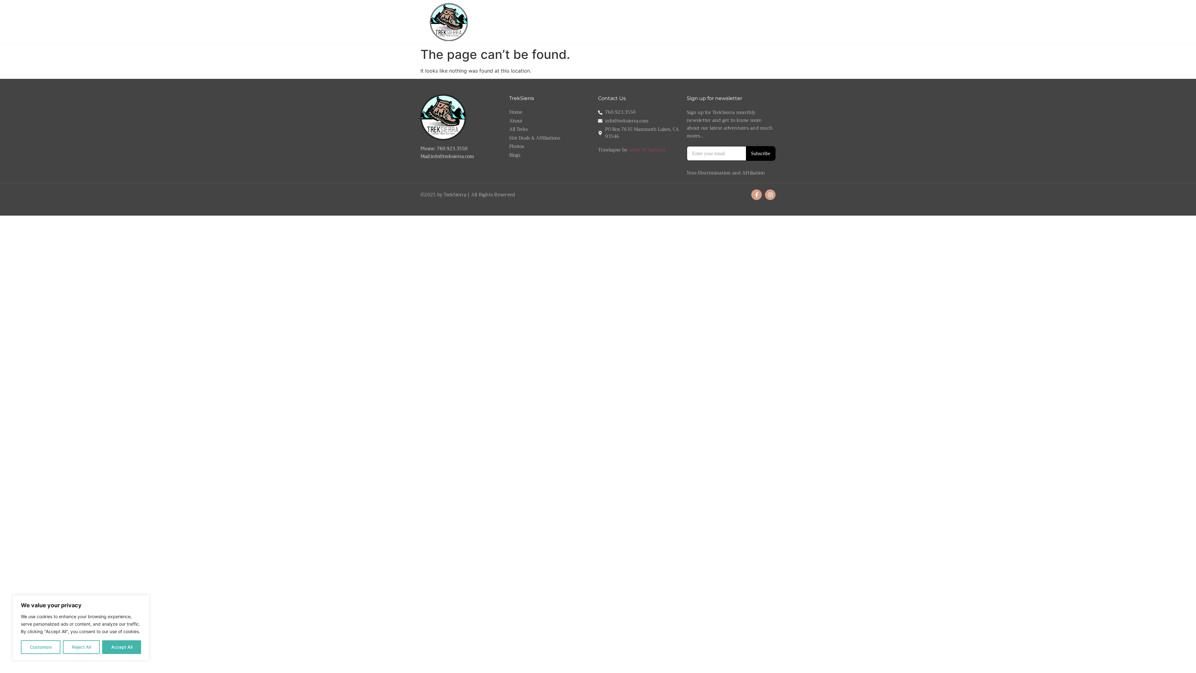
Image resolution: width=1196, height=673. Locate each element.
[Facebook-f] (756, 194)
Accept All (121, 647)
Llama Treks (595, 22)
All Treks (629, 22)
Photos (757, 22)
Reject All (81, 647)
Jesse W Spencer (647, 150)
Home (554, 22)
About (571, 22)
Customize (41, 647)
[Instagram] (770, 194)
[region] (81, 628)
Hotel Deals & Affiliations (719, 22)
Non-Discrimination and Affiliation (726, 173)
